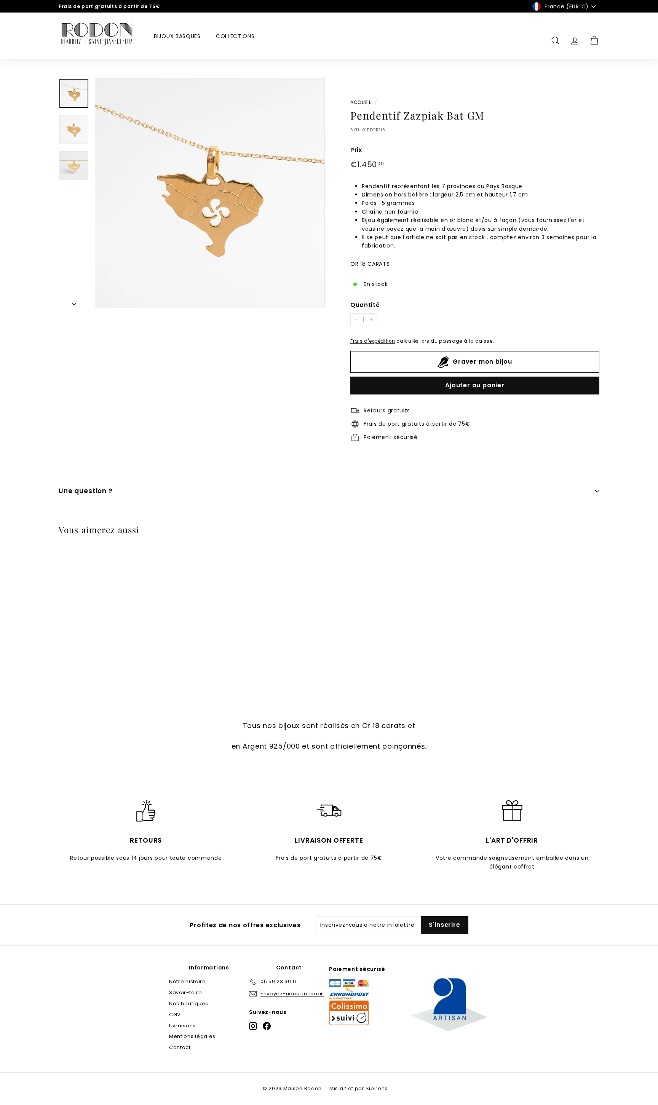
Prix (356, 150)
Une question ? (86, 490)
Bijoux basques (177, 36)
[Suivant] (74, 302)
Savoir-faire (185, 992)
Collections (235, 36)
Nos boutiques (188, 1003)
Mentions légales (192, 1036)
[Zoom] (209, 193)
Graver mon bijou (482, 361)
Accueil (360, 102)
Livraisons (182, 1025)
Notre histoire (187, 981)
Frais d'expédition (372, 341)
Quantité (365, 305)
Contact (180, 1047)
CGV (175, 1014)
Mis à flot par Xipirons (358, 1088)
